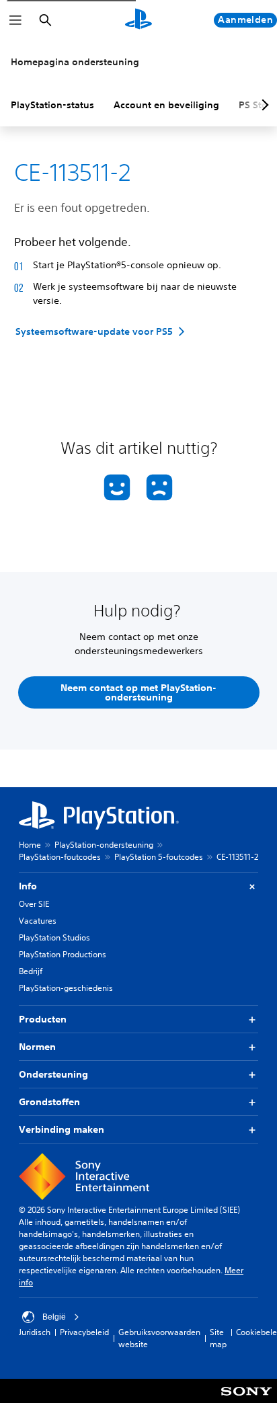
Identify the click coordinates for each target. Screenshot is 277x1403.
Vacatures (37, 920)
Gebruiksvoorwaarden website (159, 1338)
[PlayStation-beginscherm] (138, 20)
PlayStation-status (52, 105)
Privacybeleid (84, 1332)
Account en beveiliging (166, 105)
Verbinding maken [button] (61, 1129)
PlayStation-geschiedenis (66, 988)
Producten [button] (43, 1019)
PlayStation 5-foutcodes (158, 857)
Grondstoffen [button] (49, 1102)
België (54, 1317)
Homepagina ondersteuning (75, 62)
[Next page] (263, 104)
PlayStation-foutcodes (60, 857)
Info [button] (28, 886)
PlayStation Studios (54, 937)
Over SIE (34, 904)
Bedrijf (30, 971)
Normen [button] (37, 1047)
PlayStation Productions (62, 954)
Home (30, 844)
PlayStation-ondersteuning (103, 844)
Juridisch (34, 1332)
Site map (218, 1338)
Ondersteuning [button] (53, 1074)
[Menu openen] (15, 20)
